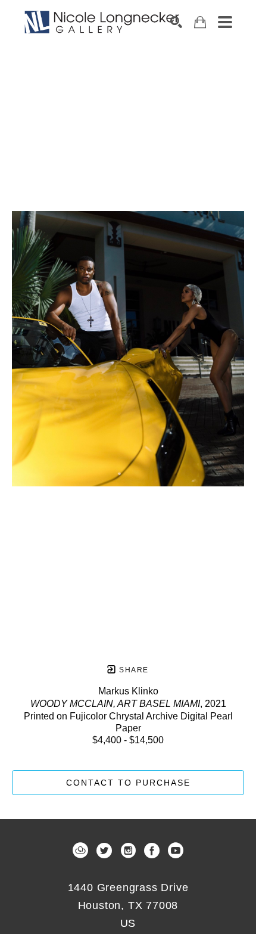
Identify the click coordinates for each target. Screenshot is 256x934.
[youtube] (175, 850)
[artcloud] (80, 850)
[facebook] (152, 850)
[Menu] (225, 22)
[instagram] (128, 850)
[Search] (176, 22)
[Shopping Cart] (200, 22)
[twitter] (104, 850)
